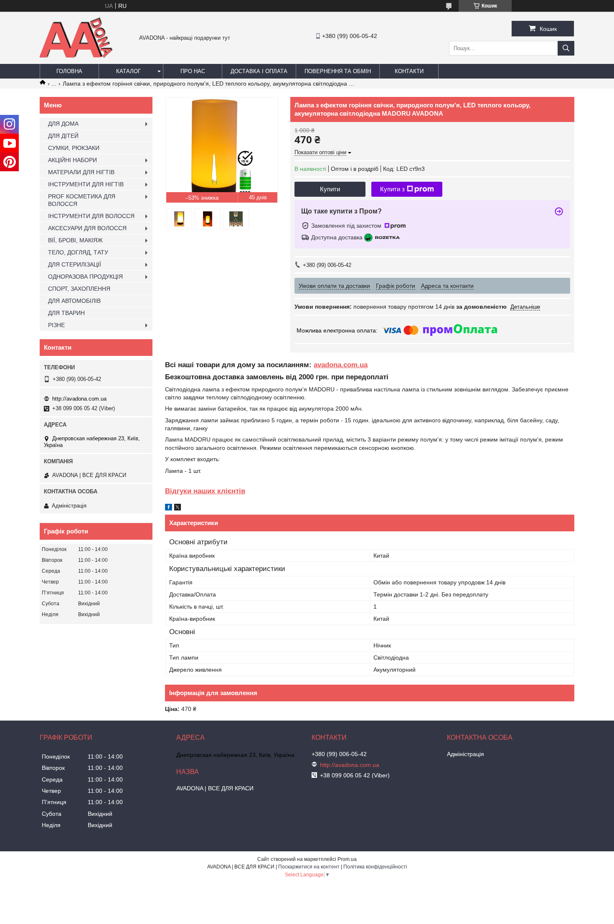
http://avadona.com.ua (79, 399)
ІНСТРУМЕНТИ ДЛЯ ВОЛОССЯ (91, 216)
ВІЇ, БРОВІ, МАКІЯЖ (75, 240)
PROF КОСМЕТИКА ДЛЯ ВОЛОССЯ (81, 200)
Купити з (392, 189)
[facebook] (168, 508)
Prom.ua (347, 859)
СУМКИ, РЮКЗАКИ (73, 148)
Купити (330, 189)
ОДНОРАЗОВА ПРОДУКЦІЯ (85, 276)
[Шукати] (566, 48)
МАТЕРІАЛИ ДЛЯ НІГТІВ (81, 172)
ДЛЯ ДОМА (63, 123)
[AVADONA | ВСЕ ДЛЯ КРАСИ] (76, 56)
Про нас (192, 71)
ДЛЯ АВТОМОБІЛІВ (74, 300)
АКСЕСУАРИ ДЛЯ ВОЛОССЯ (87, 228)
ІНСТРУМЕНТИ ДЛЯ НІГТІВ (86, 184)
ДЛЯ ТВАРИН (66, 313)
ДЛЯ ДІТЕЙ (63, 135)
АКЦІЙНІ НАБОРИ (72, 160)
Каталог (128, 71)
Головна (69, 71)
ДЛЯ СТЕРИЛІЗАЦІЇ (74, 264)
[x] (177, 508)
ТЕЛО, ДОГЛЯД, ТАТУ (78, 252)
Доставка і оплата (259, 71)
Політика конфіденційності (375, 867)
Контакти (409, 71)
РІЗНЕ (56, 325)
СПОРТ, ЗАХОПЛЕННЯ (79, 288)
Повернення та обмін (337, 71)
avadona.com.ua (341, 365)
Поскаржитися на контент (309, 867)
